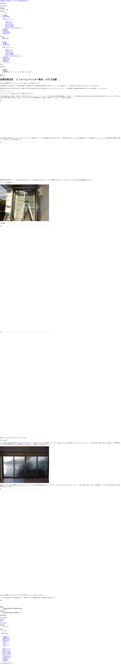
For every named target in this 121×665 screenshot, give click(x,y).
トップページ (6, 635)
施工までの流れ (9, 24)
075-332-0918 (3, 622)
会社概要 (5, 15)
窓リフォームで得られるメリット (14, 27)
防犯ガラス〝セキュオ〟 (20, 442)
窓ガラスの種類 (9, 26)
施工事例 (5, 29)
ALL (1, 600)
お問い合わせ (6, 33)
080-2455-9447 (3, 5)
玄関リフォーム (9, 21)
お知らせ (5, 641)
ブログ (4, 643)
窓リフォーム (9, 23)
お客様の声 (5, 30)
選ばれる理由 (6, 16)
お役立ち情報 (6, 32)
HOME (4, 42)
